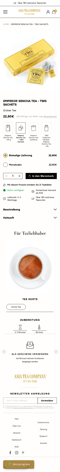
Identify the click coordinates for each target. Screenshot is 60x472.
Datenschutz (43, 422)
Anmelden (47, 400)
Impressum (16, 440)
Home (6, 24)
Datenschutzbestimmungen (23, 408)
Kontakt (43, 443)
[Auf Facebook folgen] (10, 452)
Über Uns (16, 426)
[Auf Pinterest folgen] (23, 452)
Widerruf (43, 436)
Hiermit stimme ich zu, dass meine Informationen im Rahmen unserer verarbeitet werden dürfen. (30, 407)
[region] (30, 352)
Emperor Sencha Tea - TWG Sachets (29, 24)
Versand (16, 433)
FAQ (16, 419)
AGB (17, 446)
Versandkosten (50, 116)
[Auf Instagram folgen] (16, 452)
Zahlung (43, 429)
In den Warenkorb (43, 176)
